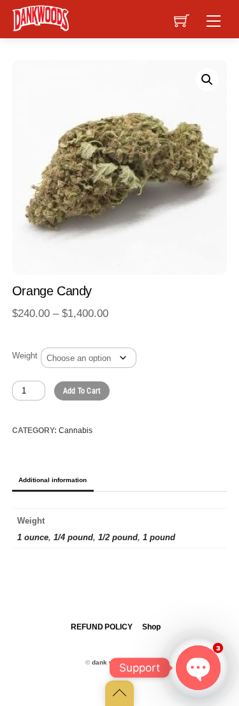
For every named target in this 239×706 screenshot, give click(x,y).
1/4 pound (73, 537)
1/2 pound (118, 537)
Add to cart (82, 390)
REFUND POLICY (101, 626)
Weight (25, 355)
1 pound (159, 537)
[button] (207, 79)
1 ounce (32, 537)
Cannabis (75, 430)
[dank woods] (41, 17)
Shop (151, 626)
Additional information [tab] (52, 479)
